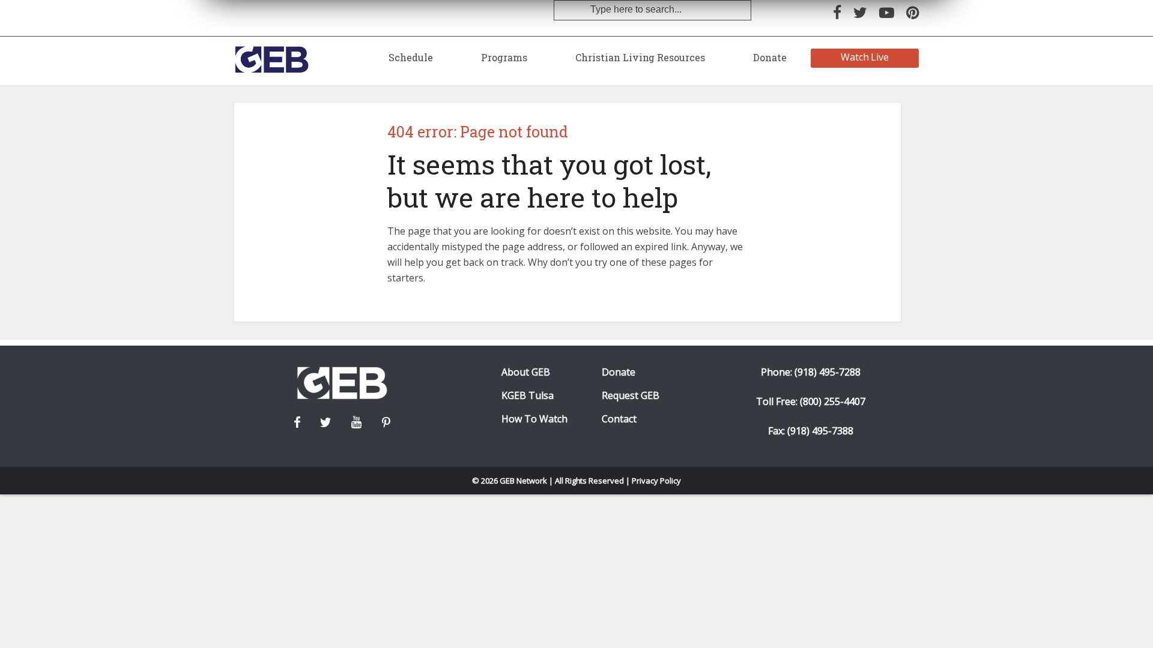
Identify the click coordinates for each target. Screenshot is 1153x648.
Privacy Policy (656, 480)
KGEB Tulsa (527, 395)
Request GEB (630, 395)
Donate (770, 57)
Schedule (411, 57)
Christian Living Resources (640, 57)
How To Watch (534, 419)
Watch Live (865, 57)
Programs (504, 57)
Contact (619, 419)
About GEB (525, 372)
